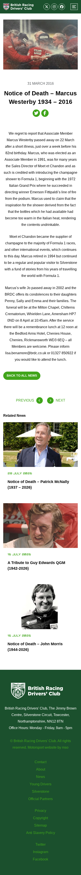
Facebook (40, 859)
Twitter (40, 844)
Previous (25, 400)
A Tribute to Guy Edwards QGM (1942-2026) (36, 566)
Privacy (40, 810)
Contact (40, 762)
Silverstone (40, 791)
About (40, 769)
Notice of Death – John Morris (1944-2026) (35, 647)
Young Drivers (40, 784)
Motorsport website (42, 747)
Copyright (40, 818)
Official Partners (40, 799)
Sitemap (40, 825)
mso (65, 747)
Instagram (40, 852)
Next (60, 400)
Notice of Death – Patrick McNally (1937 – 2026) (38, 485)
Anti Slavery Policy (40, 833)
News (40, 777)
